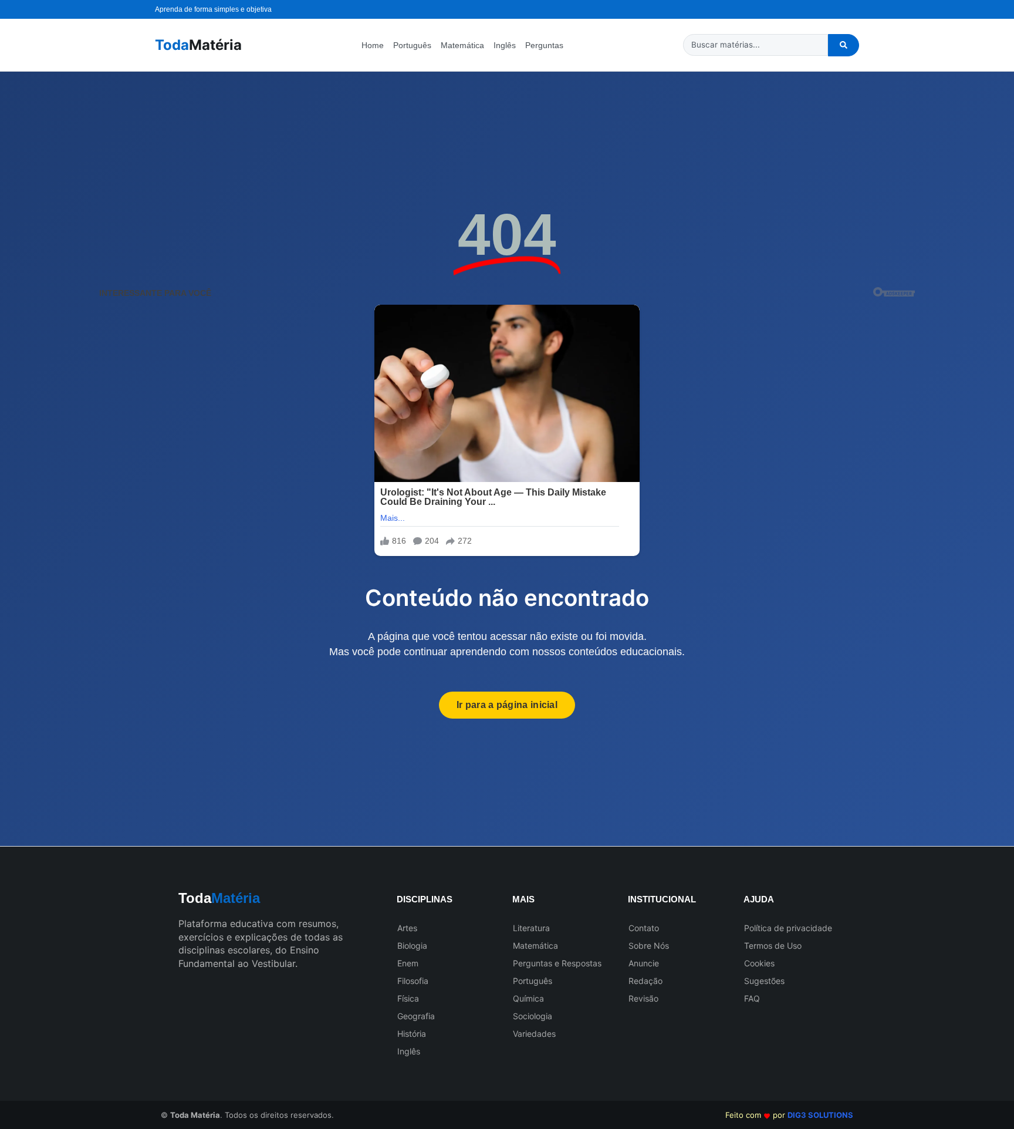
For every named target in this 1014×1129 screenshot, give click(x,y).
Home (372, 45)
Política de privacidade (788, 928)
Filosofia (412, 981)
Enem (407, 963)
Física (408, 998)
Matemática (462, 45)
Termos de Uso (773, 946)
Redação (645, 981)
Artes (407, 928)
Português (412, 45)
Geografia (416, 1016)
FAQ (752, 998)
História (411, 1034)
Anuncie (643, 963)
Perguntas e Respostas (557, 963)
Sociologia (532, 1016)
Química (528, 998)
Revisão (643, 998)
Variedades (534, 1034)
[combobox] (755, 45)
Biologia (412, 946)
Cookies (759, 963)
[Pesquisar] (843, 45)
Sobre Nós (648, 946)
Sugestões (764, 981)
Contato (643, 928)
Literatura (531, 928)
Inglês (505, 45)
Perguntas (544, 45)
